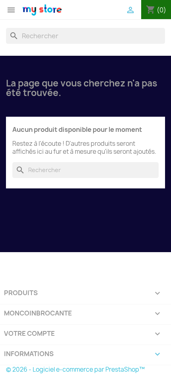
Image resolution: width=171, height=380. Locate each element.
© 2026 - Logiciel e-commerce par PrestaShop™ (75, 369)
